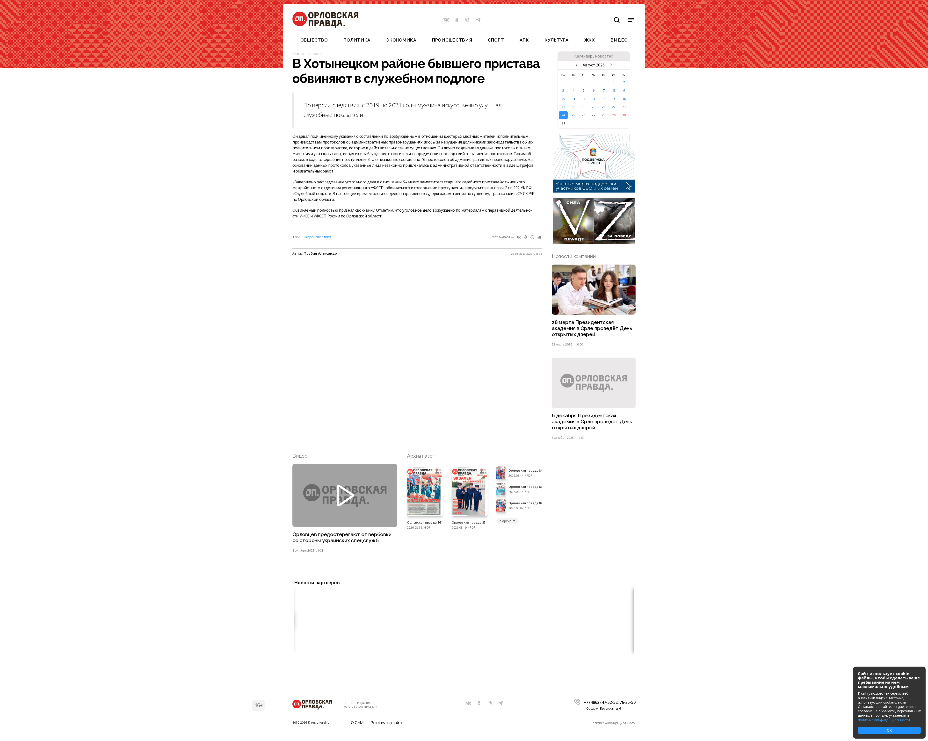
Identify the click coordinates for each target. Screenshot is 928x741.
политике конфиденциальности (884, 720)
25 (573, 115)
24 (563, 115)
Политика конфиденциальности (613, 723)
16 (624, 98)
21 (603, 107)
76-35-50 (628, 702)
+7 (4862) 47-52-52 (601, 702)
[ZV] (594, 242)
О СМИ (357, 722)
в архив (505, 521)
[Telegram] (539, 237)
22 (614, 107)
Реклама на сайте (386, 722)
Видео (619, 40)
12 (583, 98)
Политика (356, 40)
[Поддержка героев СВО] (594, 191)
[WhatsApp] (532, 237)
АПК (524, 40)
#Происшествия (318, 237)
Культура (557, 40)
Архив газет (421, 456)
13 (593, 98)
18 (573, 107)
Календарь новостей (593, 56)
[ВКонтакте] (519, 237)
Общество (314, 40)
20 (593, 107)
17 (563, 107)
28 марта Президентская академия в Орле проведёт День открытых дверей (592, 328)
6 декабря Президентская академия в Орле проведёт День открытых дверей (592, 421)
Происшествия (452, 40)
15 (614, 98)
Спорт (496, 40)
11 (573, 98)
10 (563, 98)
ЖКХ (589, 40)
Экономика (401, 40)
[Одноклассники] (526, 237)
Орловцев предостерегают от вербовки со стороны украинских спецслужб (342, 537)
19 (583, 107)
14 (603, 98)
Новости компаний (573, 256)
